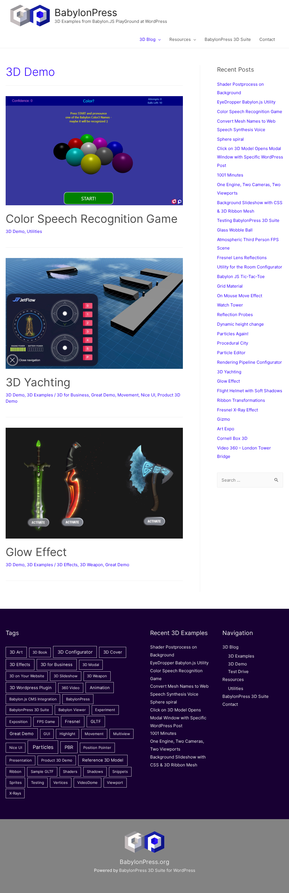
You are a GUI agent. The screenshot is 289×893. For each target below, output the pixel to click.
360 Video (71, 687)
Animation (100, 687)
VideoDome (87, 782)
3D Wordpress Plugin (31, 687)
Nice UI (148, 395)
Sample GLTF (42, 771)
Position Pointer (97, 747)
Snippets (120, 771)
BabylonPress (85, 12)
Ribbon (15, 771)
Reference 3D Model (102, 760)
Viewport (115, 782)
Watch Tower (230, 305)
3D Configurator (75, 652)
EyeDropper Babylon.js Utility (246, 102)
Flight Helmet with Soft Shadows (249, 390)
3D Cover (112, 652)
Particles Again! (232, 333)
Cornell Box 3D (232, 438)
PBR (69, 747)
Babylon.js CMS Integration (33, 699)
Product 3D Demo (56, 760)
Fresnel (72, 721)
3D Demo (15, 231)
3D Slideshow (66, 676)
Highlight (67, 733)
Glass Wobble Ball (235, 230)
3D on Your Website (26, 676)
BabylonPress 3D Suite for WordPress (157, 870)
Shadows (95, 771)
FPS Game (46, 721)
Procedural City (232, 343)
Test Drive (238, 671)
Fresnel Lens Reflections (242, 257)
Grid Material (230, 286)
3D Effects (67, 564)
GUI (46, 733)
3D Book (39, 652)
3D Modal (90, 664)
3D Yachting (38, 382)
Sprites (15, 782)
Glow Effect (36, 552)
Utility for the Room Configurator (249, 267)
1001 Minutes (230, 175)
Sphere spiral (230, 139)
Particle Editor (231, 352)
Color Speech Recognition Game (92, 219)
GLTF (96, 721)
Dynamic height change (240, 324)
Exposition (18, 721)
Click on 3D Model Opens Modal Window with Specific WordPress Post (250, 157)
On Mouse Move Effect (239, 295)
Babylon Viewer (72, 709)
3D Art (16, 652)
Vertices (60, 782)
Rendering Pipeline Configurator (249, 362)
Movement (128, 395)
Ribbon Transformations (241, 400)
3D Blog (230, 647)
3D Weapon (91, 564)
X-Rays (15, 793)
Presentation (20, 760)
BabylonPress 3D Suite (29, 709)
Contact (230, 704)
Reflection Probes (235, 314)
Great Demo (103, 395)
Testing (37, 782)
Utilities (34, 231)
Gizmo (223, 419)
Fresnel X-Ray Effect (237, 410)
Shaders (70, 771)
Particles (43, 747)
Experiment (105, 709)
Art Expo (225, 428)
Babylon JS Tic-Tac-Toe (241, 276)
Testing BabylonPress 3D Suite (248, 220)
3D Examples (40, 395)
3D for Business (73, 395)
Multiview (121, 733)
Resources (233, 679)
